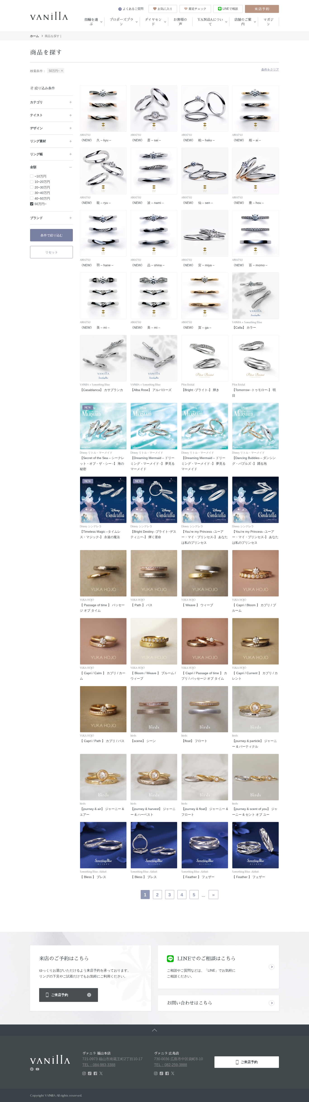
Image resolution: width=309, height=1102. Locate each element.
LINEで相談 (230, 8)
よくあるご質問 (133, 8)
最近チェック (197, 8)
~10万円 (40, 176)
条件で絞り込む (51, 235)
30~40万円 (42, 193)
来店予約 (261, 9)
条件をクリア (270, 69)
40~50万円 (42, 198)
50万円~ (40, 204)
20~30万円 (42, 187)
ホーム (34, 36)
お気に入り (165, 8)
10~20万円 (42, 182)
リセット (51, 252)
